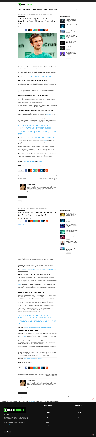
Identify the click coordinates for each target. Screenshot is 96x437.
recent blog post (23, 71)
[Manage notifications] (93, 434)
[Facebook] (26, 30)
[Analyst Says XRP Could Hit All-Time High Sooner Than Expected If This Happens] (62, 37)
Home (19, 14)
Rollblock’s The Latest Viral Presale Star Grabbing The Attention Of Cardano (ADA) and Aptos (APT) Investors (48, 178)
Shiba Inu (48, 409)
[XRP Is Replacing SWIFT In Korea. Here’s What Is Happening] (62, 31)
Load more (68, 57)
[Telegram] (34, 30)
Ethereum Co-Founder (31, 165)
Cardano (48, 415)
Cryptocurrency (23, 14)
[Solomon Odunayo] (19, 26)
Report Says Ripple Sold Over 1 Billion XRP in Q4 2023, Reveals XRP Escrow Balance (40, 137)
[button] (76, 9)
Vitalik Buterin (38, 165)
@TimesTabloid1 (43, 128)
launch (45, 140)
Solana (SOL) (48, 114)
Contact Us (78, 412)
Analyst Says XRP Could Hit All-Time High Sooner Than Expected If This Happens (72, 36)
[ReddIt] (31, 30)
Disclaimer (78, 417)
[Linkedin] (41, 30)
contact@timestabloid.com (13, 424)
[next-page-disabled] (21, 201)
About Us (78, 409)
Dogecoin (48, 422)
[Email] (44, 30)
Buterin (45, 83)
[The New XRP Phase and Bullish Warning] (62, 26)
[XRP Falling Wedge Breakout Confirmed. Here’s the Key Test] (62, 21)
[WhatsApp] (36, 30)
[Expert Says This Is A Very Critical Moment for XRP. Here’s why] (62, 48)
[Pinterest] (39, 30)
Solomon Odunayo (24, 26)
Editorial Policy (78, 415)
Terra (48, 417)
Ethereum (25, 165)
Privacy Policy (78, 420)
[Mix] (47, 30)
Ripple (48, 420)
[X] (29, 30)
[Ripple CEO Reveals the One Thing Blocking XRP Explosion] (62, 54)
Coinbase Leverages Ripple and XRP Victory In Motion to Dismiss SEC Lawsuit (38, 76)
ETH (22, 165)
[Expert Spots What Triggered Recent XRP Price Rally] (62, 43)
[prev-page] (19, 201)
